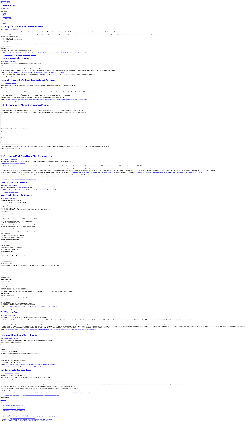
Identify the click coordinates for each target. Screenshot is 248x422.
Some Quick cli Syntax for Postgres (16, 195)
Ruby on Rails (11, 192)
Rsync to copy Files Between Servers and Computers (40, 392)
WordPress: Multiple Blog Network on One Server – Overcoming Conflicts (72, 52)
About (4, 14)
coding (13, 179)
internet (23, 179)
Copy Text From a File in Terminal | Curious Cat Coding (14, 420)
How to (6, 55)
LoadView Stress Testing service (23, 146)
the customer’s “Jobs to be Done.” (108, 172)
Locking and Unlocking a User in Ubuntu (40, 72)
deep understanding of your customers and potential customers (85, 172)
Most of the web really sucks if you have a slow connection (13, 163)
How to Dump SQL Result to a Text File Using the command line (17, 72)
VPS (47, 366)
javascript (27, 179)
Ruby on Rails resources (9, 189)
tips (23, 55)
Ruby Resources (6, 15)
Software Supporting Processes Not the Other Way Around (37, 329)
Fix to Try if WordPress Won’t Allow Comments (22, 26)
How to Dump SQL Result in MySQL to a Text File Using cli (16, 306)
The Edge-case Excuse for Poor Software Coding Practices (40, 176)
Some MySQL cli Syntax (54, 306)
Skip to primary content (5, 1)
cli (9, 76)
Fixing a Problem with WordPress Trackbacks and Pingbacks (28, 80)
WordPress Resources (7, 18)
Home (4, 13)
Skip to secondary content (6, 2)
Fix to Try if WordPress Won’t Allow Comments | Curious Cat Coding (17, 416)
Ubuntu (14, 366)
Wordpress (10, 55)
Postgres (7, 309)
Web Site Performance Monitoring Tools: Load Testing (25, 105)
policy (6, 331)
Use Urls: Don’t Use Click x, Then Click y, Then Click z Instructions (86, 176)
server (6, 152)
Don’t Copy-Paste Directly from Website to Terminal (45, 364)
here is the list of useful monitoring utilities (11, 243)
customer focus (18, 179)
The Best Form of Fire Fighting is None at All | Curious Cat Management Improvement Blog (22, 419)
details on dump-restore (7, 283)
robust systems (20, 331)
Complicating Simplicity (55, 329)
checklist (6, 192)
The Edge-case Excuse (10, 312)
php (9, 101)
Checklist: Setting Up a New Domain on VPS (81, 392)
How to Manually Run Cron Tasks (57, 72)
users (35, 179)
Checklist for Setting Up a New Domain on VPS (25, 189)
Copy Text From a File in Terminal (16, 58)
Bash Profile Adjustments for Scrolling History (61, 392)
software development (27, 331)
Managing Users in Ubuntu (9, 364)
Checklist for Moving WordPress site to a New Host (46, 189)
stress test (66, 146)
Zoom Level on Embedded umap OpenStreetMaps (19, 415)
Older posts (3, 23)
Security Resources (7, 17)
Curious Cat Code (8, 5)
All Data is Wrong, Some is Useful (181, 172)
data (16, 309)
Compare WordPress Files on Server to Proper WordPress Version (17, 52)
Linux (22, 366)
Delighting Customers (57, 176)
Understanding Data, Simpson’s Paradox (144, 172)
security (16, 192)
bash (23, 395)
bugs (17, 55)
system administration (30, 152)
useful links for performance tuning (10, 241)
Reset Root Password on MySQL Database (39, 306)
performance (23, 152)
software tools (10, 152)
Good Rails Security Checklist (14, 182)
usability (6, 179)
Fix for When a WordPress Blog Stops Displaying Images (43, 52)
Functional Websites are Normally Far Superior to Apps (15, 176)
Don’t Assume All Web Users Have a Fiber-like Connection (26, 156)
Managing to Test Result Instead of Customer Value (163, 172)
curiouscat (16, 29)
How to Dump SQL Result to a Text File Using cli (38, 420)
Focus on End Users (67, 176)
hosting (18, 152)
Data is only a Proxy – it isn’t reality (196, 172)
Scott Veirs (5, 415)
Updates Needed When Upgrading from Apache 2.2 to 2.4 (16, 392)
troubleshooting (27, 55)
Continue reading (5, 150)
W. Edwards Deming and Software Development (14, 329)
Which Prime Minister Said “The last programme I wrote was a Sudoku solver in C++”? (79, 329)
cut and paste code (30, 395)
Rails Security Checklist (21, 187)
